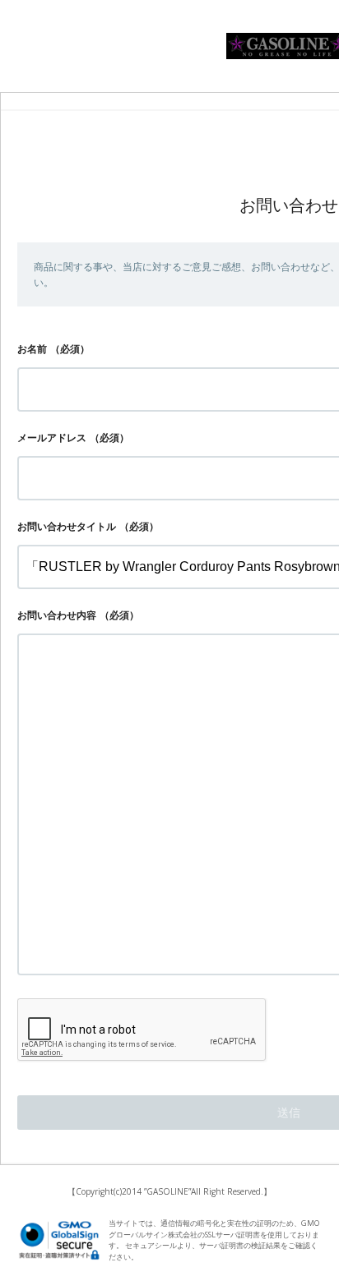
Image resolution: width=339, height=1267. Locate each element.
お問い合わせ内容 (56, 615)
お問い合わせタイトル (66, 526)
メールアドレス (51, 438)
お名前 (32, 349)
